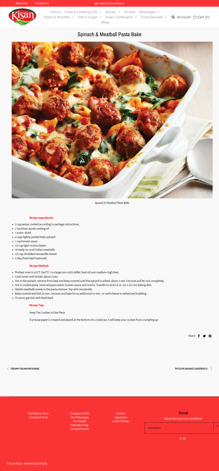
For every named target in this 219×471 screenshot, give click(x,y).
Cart (203, 17)
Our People (79, 421)
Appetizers (121, 417)
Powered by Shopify (35, 463)
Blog (105, 22)
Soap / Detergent (119, 17)
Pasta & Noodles (57, 17)
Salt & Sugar (88, 17)
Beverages (147, 12)
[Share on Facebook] (198, 335)
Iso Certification (79, 429)
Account (184, 17)
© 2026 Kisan (14, 463)
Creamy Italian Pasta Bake (24, 369)
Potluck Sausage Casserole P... (192, 369)
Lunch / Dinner (121, 421)
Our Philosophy (80, 417)
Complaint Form (38, 417)
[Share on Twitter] (204, 335)
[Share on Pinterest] (210, 335)
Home (56, 12)
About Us (22, 3)
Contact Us (42, 3)
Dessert (121, 413)
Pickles (129, 12)
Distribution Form (38, 413)
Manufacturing (79, 425)
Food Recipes (152, 17)
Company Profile (79, 413)
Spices (110, 12)
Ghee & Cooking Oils (81, 12)
